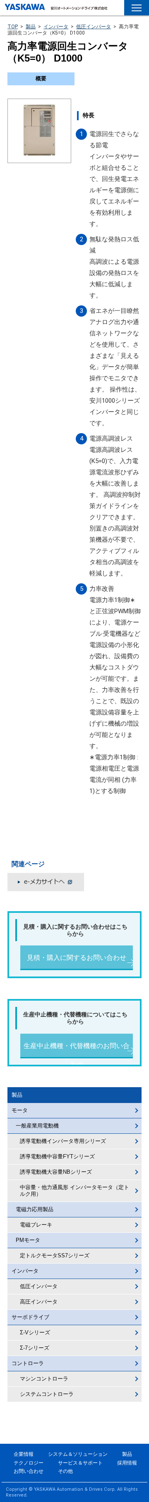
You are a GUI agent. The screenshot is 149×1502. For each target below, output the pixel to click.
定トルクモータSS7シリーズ (54, 1255)
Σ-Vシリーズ (35, 1332)
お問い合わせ (28, 1471)
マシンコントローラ (44, 1379)
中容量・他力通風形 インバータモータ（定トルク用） (74, 1190)
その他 (65, 1471)
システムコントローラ (47, 1394)
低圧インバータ (93, 27)
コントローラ (28, 1363)
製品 (31, 27)
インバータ (55, 27)
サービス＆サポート (80, 1463)
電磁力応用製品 (34, 1209)
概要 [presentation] (41, 78)
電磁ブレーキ (36, 1225)
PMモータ (28, 1240)
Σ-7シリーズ (34, 1348)
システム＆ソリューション (78, 1454)
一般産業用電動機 (37, 1126)
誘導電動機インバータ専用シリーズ (63, 1141)
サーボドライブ (30, 1317)
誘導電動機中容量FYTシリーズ (57, 1156)
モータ (20, 1110)
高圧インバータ (39, 1302)
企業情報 (24, 1454)
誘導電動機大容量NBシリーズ (56, 1172)
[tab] (40, 78)
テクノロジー (28, 1463)
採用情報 (127, 1463)
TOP (12, 27)
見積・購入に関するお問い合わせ (76, 958)
